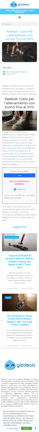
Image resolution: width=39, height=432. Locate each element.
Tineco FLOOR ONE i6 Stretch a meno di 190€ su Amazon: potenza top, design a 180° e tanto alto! (19, 262)
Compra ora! (20, 189)
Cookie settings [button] (12, 428)
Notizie (8, 72)
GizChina (26, 379)
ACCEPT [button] (26, 428)
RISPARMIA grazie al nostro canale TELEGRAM (19, 11)
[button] (19, 17)
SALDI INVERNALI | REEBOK (19, 182)
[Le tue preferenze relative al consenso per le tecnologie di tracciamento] (35, 428)
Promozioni (14, 72)
